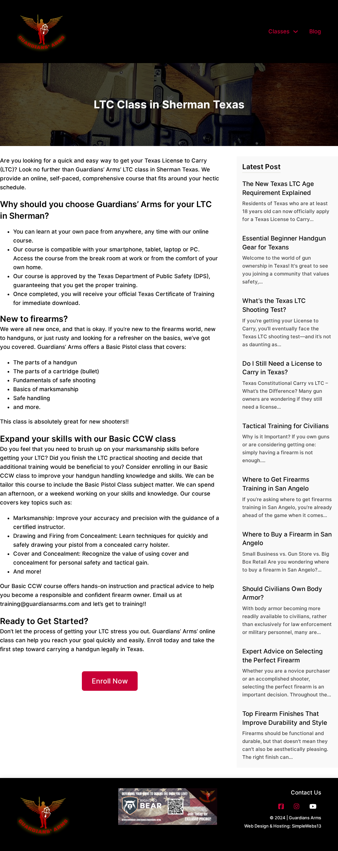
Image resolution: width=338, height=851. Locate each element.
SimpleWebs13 (306, 826)
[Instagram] (296, 806)
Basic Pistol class (129, 347)
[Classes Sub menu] (295, 31)
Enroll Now (110, 681)
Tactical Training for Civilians (285, 426)
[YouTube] (312, 806)
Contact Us (306, 792)
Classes (278, 31)
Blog (315, 31)
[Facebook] (281, 806)
